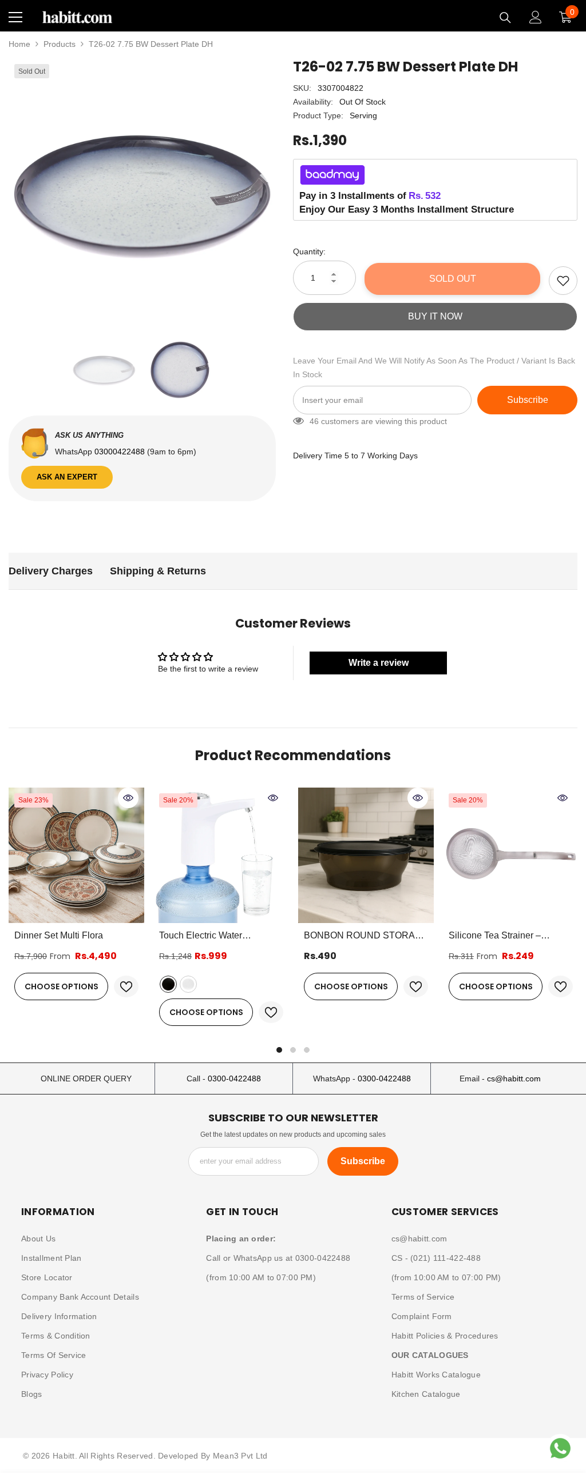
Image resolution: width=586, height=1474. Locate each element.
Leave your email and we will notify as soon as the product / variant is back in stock (434, 367)
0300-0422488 (234, 1078)
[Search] (505, 18)
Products (59, 44)
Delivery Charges (51, 571)
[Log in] (535, 17)
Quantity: (309, 251)
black (168, 984)
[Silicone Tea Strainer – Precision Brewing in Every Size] (511, 855)
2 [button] (293, 1050)
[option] (142, 191)
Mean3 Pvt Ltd (240, 1455)
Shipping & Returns (158, 571)
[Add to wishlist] (563, 280)
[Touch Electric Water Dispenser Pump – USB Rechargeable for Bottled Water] (221, 855)
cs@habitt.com (514, 1078)
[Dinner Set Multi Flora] (76, 855)
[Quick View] (128, 798)
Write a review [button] (379, 663)
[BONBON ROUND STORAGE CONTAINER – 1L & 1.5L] (366, 855)
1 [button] (279, 1050)
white (188, 984)
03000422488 (120, 451)
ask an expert (67, 477)
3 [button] (307, 1050)
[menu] (15, 17)
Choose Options (61, 986)
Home (19, 44)
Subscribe (527, 400)
